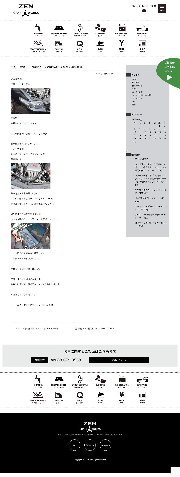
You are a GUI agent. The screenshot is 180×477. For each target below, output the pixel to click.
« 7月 (128, 151)
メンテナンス (137, 98)
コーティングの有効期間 (141, 95)
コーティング (137, 92)
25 (139, 138)
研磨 (134, 105)
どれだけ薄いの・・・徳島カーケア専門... (42, 329)
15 (159, 132)
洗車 (134, 101)
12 (144, 132)
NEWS (134, 79)
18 (139, 135)
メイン (18, 329)
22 (159, 135)
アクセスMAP (141, 159)
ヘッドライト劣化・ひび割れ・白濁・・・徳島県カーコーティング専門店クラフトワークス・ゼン (150, 167)
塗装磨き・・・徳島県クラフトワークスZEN (93, 329)
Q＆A (134, 89)
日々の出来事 (137, 86)
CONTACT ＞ (119, 360)
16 (164, 132)
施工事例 (135, 83)
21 (154, 135)
